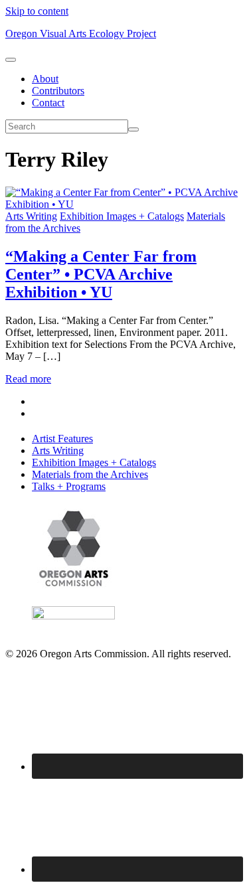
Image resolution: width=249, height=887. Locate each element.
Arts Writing (31, 216)
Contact (48, 102)
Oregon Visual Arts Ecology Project (80, 33)
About (45, 78)
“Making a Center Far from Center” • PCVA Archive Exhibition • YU (101, 274)
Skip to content (36, 11)
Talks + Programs (69, 486)
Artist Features (62, 438)
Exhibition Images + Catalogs (122, 216)
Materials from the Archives (90, 474)
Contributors (58, 90)
